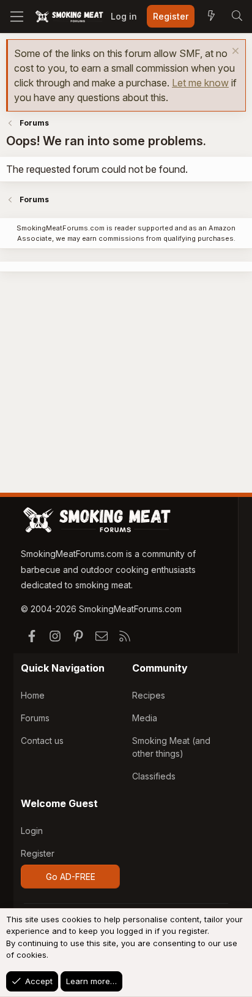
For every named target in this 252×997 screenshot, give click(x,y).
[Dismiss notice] (234, 52)
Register (37, 853)
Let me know (200, 83)
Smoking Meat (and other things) (171, 747)
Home (33, 695)
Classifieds (154, 776)
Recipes (148, 695)
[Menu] (16, 16)
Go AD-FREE (70, 876)
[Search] (237, 16)
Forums (35, 718)
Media (144, 718)
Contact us (42, 740)
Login (32, 830)
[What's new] (211, 16)
